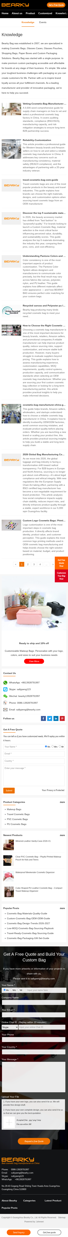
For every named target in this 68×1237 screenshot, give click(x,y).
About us (17, 13)
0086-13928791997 (27, 702)
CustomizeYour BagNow (61, 576)
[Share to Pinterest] (62, 718)
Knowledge (28, 22)
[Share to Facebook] (43, 718)
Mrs (55, 747)
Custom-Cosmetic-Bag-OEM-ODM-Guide (28, 918)
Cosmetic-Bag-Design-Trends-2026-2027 (28, 923)
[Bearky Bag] (15, 5)
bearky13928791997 (29, 696)
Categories (29, 1200)
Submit (9, 790)
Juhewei (40, 1222)
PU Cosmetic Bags (16, 824)
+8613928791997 (30, 682)
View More (34, 661)
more (62, 802)
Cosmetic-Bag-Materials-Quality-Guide (27, 913)
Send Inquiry (18, 1232)
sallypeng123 (24, 689)
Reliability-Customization (37, 140)
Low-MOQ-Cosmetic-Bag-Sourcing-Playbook (30, 928)
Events (42, 22)
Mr (62, 747)
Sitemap (62, 1217)
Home (5, 13)
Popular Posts (9, 1208)
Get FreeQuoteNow (61, 563)
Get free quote (49, 1232)
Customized (45, 13)
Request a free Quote (34, 1141)
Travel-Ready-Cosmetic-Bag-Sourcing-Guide (30, 933)
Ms (49, 747)
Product (30, 13)
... (47, 564)
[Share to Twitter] (49, 718)
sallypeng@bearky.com (28, 709)
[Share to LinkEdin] (55, 718)
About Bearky (9, 1200)
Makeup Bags (14, 809)
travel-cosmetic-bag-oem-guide (40, 180)
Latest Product (53, 1200)
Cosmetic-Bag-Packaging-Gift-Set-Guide (28, 938)
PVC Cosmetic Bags (17, 819)
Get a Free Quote (56, 5)
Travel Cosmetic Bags (18, 814)
